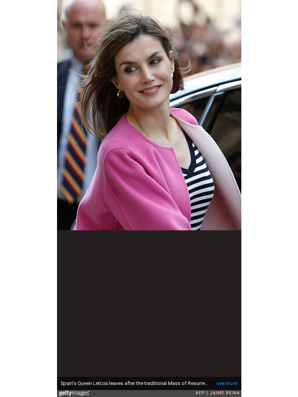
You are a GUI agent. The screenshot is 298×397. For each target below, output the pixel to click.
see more (227, 383)
